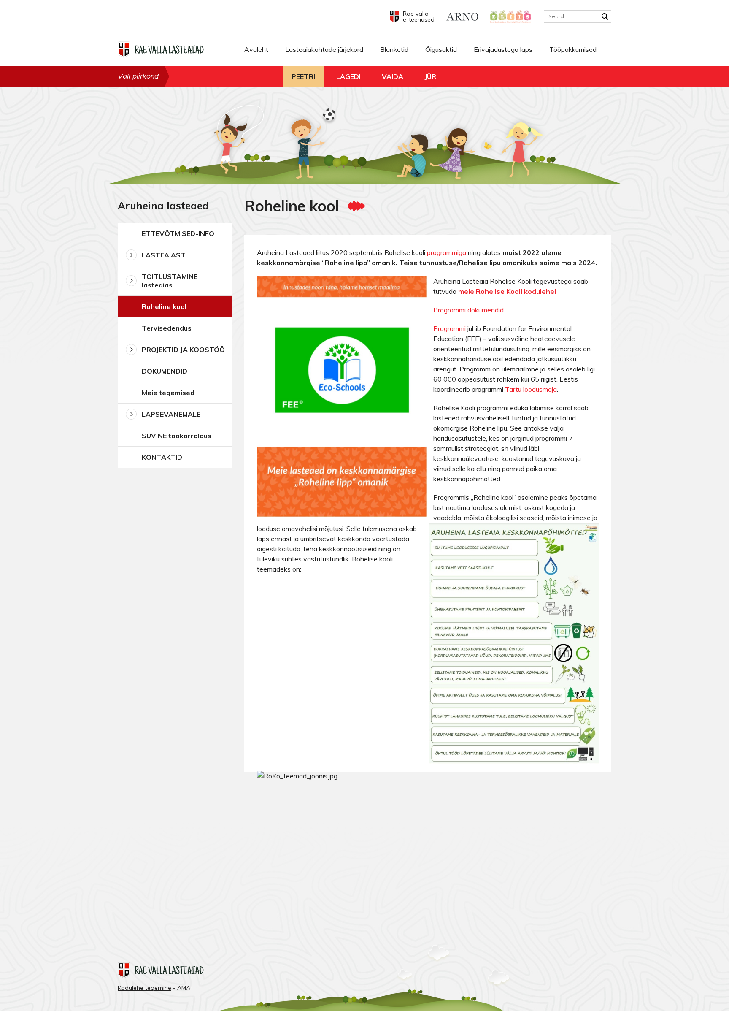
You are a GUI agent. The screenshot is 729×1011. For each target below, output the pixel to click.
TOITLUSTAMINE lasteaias (169, 280)
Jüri (431, 76)
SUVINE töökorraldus (176, 435)
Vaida (392, 76)
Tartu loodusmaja (531, 389)
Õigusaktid (441, 49)
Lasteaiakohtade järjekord (324, 49)
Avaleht (256, 49)
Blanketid (394, 49)
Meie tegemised (168, 392)
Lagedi (348, 76)
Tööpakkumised (573, 49)
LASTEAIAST (164, 255)
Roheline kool (164, 306)
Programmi (449, 328)
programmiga (447, 252)
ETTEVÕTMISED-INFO (178, 233)
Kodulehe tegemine (144, 988)
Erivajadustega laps (503, 49)
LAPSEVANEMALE (171, 414)
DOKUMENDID (164, 371)
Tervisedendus (167, 328)
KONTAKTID (162, 457)
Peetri (303, 76)
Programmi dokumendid (468, 310)
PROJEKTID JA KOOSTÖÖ (183, 349)
